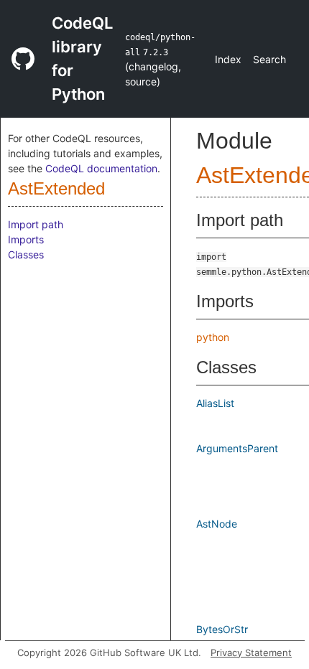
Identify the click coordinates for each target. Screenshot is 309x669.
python (212, 337)
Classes (26, 254)
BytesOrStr (222, 629)
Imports (26, 239)
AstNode (216, 524)
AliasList (215, 403)
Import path (35, 224)
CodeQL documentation (101, 168)
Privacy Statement (251, 652)
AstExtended (56, 188)
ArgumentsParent (237, 448)
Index (228, 59)
